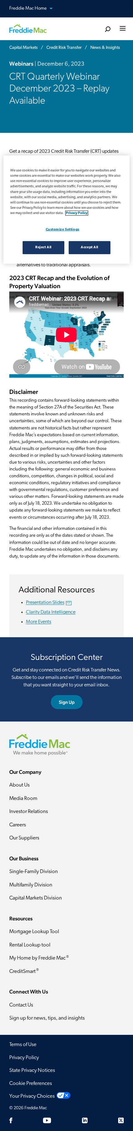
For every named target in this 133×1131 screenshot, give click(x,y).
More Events (38, 621)
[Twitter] (121, 1120)
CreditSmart (24, 971)
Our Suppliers (24, 838)
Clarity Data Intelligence (50, 612)
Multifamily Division (30, 885)
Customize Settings (62, 229)
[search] (107, 29)
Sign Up (67, 702)
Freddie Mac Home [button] (28, 8)
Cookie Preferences (30, 1083)
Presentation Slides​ (48, 602)
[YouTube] (47, 1120)
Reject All (43, 247)
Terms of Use (22, 1044)
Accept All (89, 247)
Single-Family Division (33, 871)
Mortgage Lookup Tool (34, 931)
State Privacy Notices (32, 1070)
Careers (17, 825)
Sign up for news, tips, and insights (47, 1018)
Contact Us (21, 1005)
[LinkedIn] (85, 1120)
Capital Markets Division (35, 898)
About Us (19, 785)
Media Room (23, 798)
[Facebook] (10, 1120)
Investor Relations (28, 811)
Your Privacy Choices (32, 1096)
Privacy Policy (24, 1057)
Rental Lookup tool (29, 945)
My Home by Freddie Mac (39, 958)
